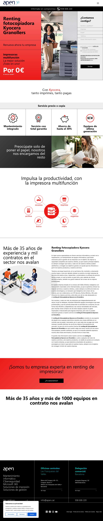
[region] (21, 509)
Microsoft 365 (10, 484)
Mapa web (99, 511)
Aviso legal (69, 511)
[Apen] (8, 469)
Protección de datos (78, 511)
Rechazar (22, 514)
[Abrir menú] (98, 3)
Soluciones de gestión (15, 489)
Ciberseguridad (11, 481)
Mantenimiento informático (11, 477)
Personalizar (11, 514)
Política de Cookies (90, 511)
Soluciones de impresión (16, 487)
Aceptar (32, 514)
